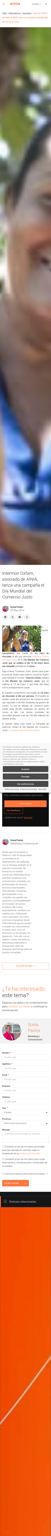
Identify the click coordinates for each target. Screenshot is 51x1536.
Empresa (6, 1086)
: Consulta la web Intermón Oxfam (24, 730)
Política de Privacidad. (30, 1153)
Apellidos (6, 1064)
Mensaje (6, 1130)
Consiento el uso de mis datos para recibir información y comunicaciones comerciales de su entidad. (24, 1162)
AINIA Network (14, 13)
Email (5, 1075)
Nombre (6, 1053)
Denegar (25, 776)
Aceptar (25, 769)
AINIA (4, 13)
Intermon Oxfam (40, 656)
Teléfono (6, 1097)
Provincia (6, 1119)
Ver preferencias (25, 784)
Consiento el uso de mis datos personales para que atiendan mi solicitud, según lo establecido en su (23, 1150)
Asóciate (28, 817)
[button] (37, 4)
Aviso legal (42, 789)
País (4, 1108)
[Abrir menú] (3, 4)
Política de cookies (12, 789)
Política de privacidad (28, 789)
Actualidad (26, 13)
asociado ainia (9, 659)
